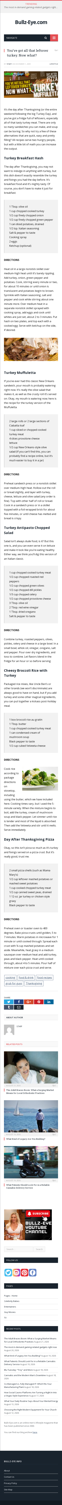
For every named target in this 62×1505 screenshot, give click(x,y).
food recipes (44, 977)
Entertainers (10, 1306)
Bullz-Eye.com (31, 22)
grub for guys (14, 983)
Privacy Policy (10, 1483)
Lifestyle (54, 64)
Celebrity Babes (11, 1301)
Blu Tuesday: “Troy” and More (18, 1369)
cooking (10, 977)
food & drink (26, 977)
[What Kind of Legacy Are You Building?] (31, 1118)
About (7, 1470)
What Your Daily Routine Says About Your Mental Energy (31, 1401)
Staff (9, 64)
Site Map (8, 1489)
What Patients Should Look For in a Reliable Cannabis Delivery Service (28, 1186)
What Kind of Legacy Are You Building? (25, 1138)
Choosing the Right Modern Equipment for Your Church (30, 1409)
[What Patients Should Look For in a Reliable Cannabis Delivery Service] (31, 1163)
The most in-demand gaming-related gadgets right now (32, 7)
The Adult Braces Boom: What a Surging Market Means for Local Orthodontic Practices (30, 1091)
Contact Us (9, 1476)
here (35, 1432)
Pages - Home (10, 1295)
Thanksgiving (34, 983)
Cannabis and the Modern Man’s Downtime (25, 1375)
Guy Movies (10, 1312)
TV (5, 1317)
